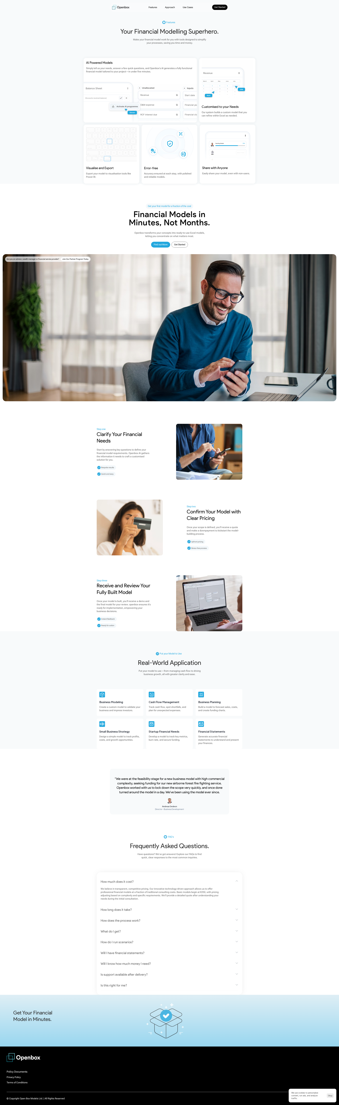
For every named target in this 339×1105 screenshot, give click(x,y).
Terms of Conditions (17, 1082)
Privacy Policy (14, 1077)
